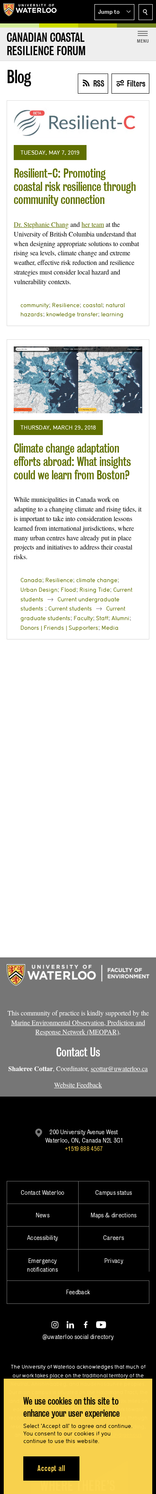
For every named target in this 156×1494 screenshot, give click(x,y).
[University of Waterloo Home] (30, 11)
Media (110, 627)
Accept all (51, 1468)
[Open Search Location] (146, 12)
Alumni (120, 618)
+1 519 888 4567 (83, 1148)
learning (112, 314)
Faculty (83, 618)
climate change (96, 580)
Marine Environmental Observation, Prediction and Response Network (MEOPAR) (78, 1027)
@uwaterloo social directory (78, 1336)
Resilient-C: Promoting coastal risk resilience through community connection (75, 186)
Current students (70, 608)
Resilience (65, 305)
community (34, 305)
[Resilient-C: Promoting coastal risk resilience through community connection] (78, 122)
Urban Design (38, 589)
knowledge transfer (72, 314)
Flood (68, 589)
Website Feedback (78, 1084)
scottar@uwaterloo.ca (119, 1068)
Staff (102, 618)
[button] (114, 12)
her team (93, 224)
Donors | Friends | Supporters (59, 627)
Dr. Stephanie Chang (41, 224)
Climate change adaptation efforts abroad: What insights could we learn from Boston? (72, 461)
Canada (31, 580)
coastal (92, 305)
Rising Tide (94, 589)
